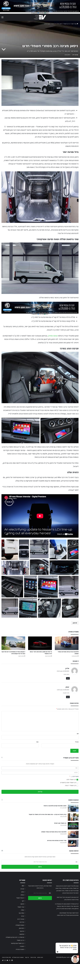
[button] (9, 550)
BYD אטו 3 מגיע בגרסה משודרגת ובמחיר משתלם (53, 832)
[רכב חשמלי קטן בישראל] (73, 825)
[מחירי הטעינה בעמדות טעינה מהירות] (73, 843)
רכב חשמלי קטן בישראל (60, 823)
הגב (68, 678)
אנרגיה (22, 889)
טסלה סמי (21, 913)
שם (78, 733)
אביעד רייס (75, 54)
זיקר (23, 901)
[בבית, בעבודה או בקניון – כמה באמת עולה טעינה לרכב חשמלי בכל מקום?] (73, 817)
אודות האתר (33, 957)
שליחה (40, 792)
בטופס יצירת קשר (65, 906)
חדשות (22, 904)
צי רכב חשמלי (66, 24)
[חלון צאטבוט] (59, 937)
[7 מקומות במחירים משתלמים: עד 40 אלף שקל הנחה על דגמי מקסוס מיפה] (13, 643)
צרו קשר (27, 957)
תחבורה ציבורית (20, 949)
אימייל (77, 742)
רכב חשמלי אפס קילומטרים (68, 783)
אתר (37, 742)
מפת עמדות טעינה (6, 957)
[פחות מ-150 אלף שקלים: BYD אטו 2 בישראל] (73, 808)
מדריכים (22, 922)
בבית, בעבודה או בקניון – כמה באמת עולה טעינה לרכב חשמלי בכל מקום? (47, 814)
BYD (23, 886)
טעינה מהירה (53, 335)
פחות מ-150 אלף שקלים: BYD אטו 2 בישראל (55, 806)
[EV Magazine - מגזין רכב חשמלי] (40, 17)
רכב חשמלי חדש (72, 780)
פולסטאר (21, 934)
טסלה (22, 910)
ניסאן (74, 623)
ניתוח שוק (21, 928)
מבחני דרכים (20, 919)
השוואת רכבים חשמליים (18, 957)
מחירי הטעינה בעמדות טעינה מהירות (56, 840)
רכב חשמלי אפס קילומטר (17, 943)
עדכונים (22, 931)
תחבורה (22, 946)
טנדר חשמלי (21, 907)
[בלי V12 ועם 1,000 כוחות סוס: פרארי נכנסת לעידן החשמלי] (40, 643)
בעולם (22, 895)
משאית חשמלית (20, 925)
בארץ (22, 892)
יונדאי (22, 916)
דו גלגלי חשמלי (20, 898)
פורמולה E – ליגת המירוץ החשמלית (15, 937)
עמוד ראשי (74, 24)
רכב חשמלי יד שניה (71, 785)
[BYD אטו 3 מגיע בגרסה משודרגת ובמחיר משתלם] (67, 643)
